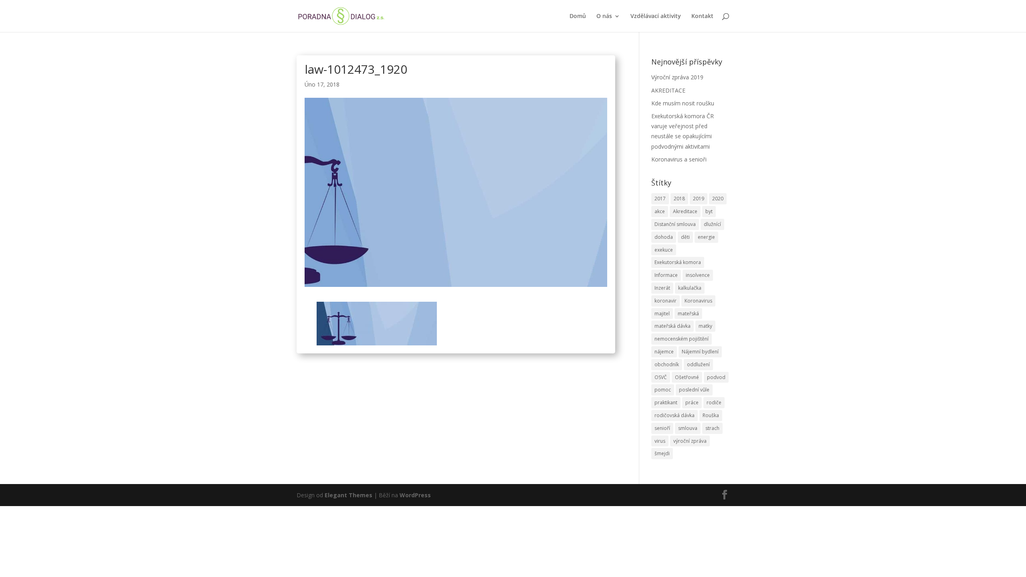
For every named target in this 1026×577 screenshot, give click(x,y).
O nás (604, 16)
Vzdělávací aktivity (655, 16)
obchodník (666, 364)
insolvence (698, 275)
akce (659, 211)
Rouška (711, 415)
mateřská (688, 313)
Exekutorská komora (677, 262)
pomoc (662, 389)
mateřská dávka (672, 326)
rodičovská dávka (674, 415)
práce (692, 402)
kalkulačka (689, 287)
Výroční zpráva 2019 (677, 77)
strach (712, 428)
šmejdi (662, 453)
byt (709, 211)
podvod (716, 377)
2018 (679, 198)
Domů (578, 16)
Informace (666, 275)
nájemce (664, 351)
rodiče (714, 402)
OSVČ (660, 377)
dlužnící (712, 224)
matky (705, 326)
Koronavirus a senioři (679, 159)
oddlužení (698, 364)
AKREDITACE (668, 90)
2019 (698, 198)
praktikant (665, 402)
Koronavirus (698, 300)
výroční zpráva (690, 441)
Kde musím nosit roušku (682, 103)
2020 (717, 198)
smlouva (687, 428)
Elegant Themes (348, 495)
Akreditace (685, 211)
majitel (662, 313)
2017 (660, 198)
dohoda (663, 237)
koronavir (665, 300)
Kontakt (702, 16)
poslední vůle (694, 389)
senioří (662, 428)
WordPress (415, 495)
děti (685, 237)
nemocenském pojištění (681, 338)
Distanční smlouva (675, 224)
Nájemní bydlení (700, 351)
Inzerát (662, 287)
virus (659, 441)
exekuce (663, 249)
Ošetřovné (687, 377)
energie (706, 237)
